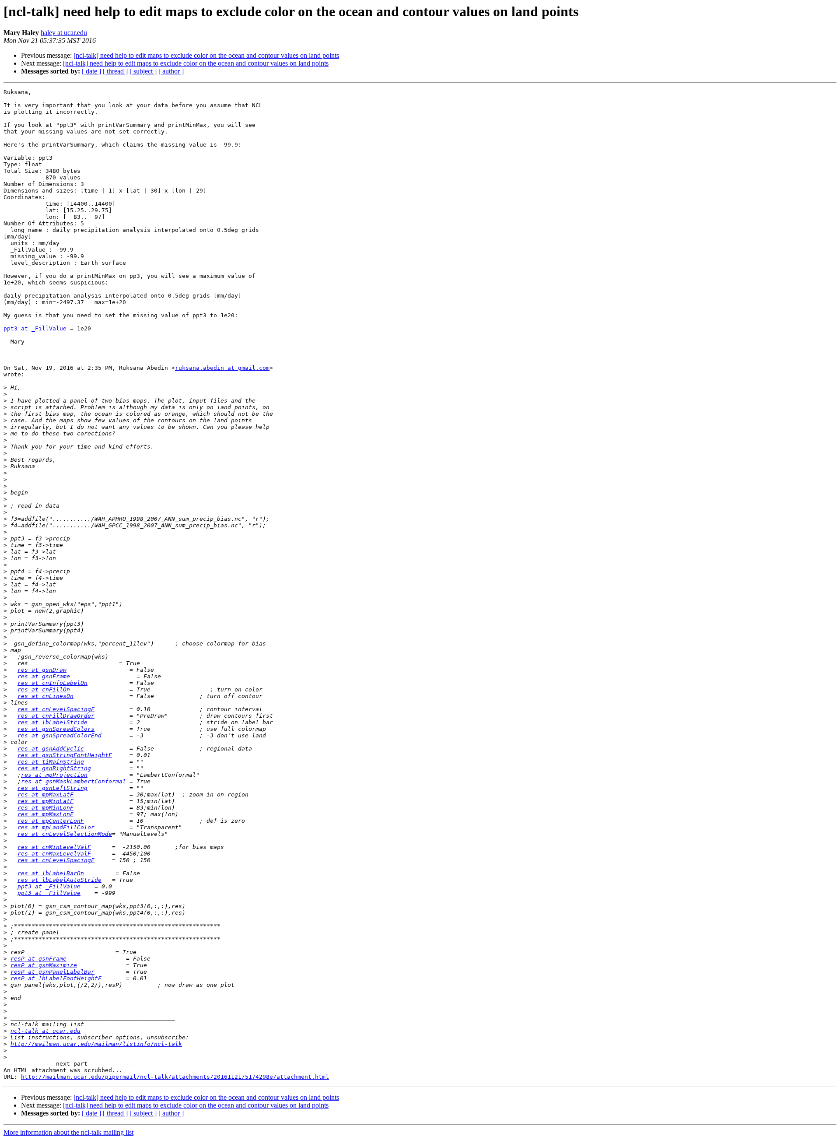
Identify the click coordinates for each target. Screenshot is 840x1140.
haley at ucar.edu (64, 32)
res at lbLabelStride (53, 722)
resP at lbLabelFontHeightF (56, 978)
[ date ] (91, 71)
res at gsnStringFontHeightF (65, 755)
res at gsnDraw (42, 669)
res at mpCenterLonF (51, 820)
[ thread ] (115, 71)
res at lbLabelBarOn (51, 873)
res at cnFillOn (44, 689)
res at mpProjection (54, 775)
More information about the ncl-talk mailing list (68, 1132)
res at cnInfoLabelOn (53, 683)
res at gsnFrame (44, 676)
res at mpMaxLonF (46, 814)
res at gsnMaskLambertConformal (73, 781)
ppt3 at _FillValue (35, 328)
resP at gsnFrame (38, 958)
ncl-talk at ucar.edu (45, 1031)
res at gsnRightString (54, 768)
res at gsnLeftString (53, 788)
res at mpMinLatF (46, 801)
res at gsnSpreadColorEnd (60, 735)
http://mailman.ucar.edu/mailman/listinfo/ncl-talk (96, 1044)
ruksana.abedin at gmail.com (222, 368)
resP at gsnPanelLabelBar (52, 971)
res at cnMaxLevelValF (54, 853)
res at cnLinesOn (46, 696)
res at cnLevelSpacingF (56, 709)
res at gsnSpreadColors (56, 729)
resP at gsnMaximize (43, 965)
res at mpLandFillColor (56, 827)
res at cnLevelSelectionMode (65, 834)
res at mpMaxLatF (46, 794)
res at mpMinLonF (46, 807)
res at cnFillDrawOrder (56, 715)
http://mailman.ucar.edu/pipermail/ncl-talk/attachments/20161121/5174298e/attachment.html (175, 1076)
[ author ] (171, 71)
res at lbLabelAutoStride (60, 880)
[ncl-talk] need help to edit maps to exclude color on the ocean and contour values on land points (206, 55)
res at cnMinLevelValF (54, 847)
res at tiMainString (51, 761)
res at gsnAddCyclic (51, 748)
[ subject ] (143, 71)
